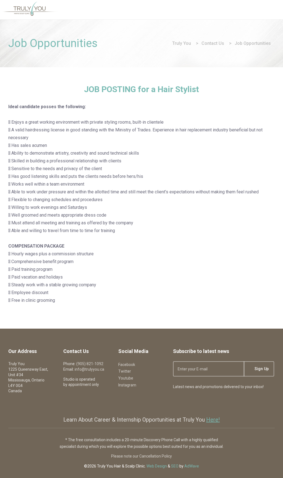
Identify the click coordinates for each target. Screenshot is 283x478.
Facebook (126, 364)
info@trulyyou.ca (89, 369)
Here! (213, 419)
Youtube (125, 378)
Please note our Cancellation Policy (141, 456)
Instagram (127, 385)
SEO (175, 466)
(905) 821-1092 (89, 364)
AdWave (191, 466)
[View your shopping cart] (259, 9)
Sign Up (261, 369)
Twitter (124, 371)
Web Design (156, 466)
